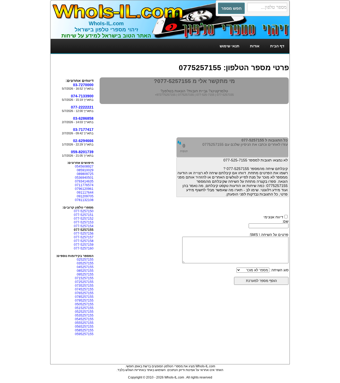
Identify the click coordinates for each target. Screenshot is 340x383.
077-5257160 (84, 248)
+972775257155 (165, 94)
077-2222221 (82, 107)
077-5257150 (84, 211)
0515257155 (84, 308)
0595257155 (84, 334)
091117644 (85, 192)
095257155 (85, 274)
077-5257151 (84, 215)
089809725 (85, 174)
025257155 (85, 259)
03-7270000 (83, 85)
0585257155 (84, 330)
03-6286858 (83, 118)
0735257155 (84, 286)
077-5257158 (84, 241)
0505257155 (84, 304)
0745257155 (84, 289)
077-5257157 (84, 237)
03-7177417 (83, 129)
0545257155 (84, 319)
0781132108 (84, 200)
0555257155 (84, 323)
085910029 (85, 170)
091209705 (85, 196)
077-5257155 (225, 94)
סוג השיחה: (279, 270)
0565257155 (84, 326)
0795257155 (84, 300)
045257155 (85, 267)
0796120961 (84, 189)
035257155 (85, 263)
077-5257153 (84, 222)
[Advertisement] (192, 57)
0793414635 (84, 181)
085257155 (85, 271)
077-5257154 (84, 226)
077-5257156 (84, 233)
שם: (285, 221)
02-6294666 (83, 141)
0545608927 (84, 166)
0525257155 (84, 312)
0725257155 (84, 282)
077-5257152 (84, 218)
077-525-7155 (205, 94)
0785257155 (84, 297)
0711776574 (84, 185)
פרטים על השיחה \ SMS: (268, 234)
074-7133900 (82, 96)
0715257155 (84, 278)
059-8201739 (82, 152)
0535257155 (84, 315)
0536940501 (84, 178)
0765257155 (84, 293)
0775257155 (186, 94)
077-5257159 (84, 245)
